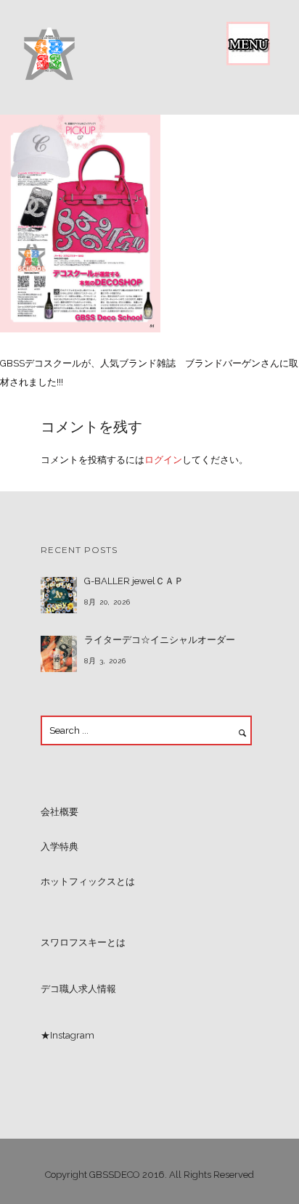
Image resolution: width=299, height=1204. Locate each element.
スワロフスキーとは (83, 942)
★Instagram (67, 1035)
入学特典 (59, 846)
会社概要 (59, 811)
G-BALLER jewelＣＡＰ (134, 581)
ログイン (163, 459)
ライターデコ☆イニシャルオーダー (159, 639)
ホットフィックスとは (88, 881)
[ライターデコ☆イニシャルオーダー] (59, 654)
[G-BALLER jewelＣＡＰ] (59, 595)
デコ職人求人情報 (78, 988)
